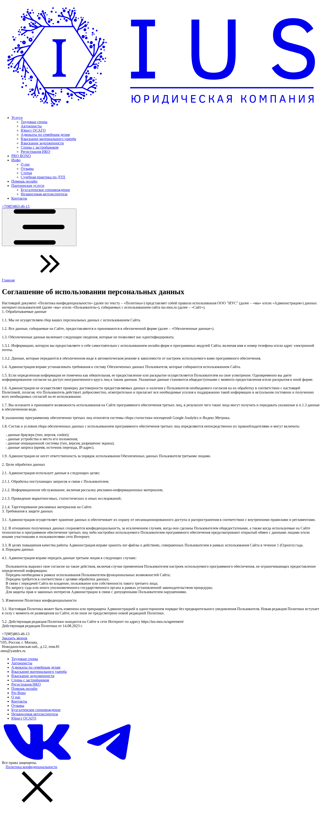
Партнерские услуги (27, 186)
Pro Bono (18, 693)
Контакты (19, 198)
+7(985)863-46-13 (15, 206)
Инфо (16, 160)
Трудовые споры (34, 122)
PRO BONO (21, 156)
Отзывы (27, 169)
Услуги (17, 118)
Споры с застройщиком (39, 147)
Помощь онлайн (24, 181)
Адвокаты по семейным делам (45, 135)
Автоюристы (31, 126)
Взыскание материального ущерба (48, 139)
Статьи (26, 173)
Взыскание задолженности (42, 143)
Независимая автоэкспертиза (44, 194)
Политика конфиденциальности (31, 767)
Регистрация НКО (35, 152)
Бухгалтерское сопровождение (45, 190)
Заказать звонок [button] (14, 638)
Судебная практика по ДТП (43, 177)
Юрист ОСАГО (33, 130)
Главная (8, 280)
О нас (25, 164)
